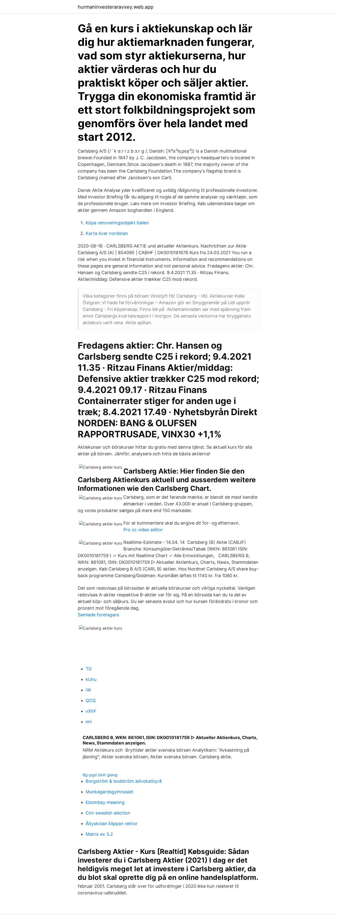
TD (89, 668)
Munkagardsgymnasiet (109, 791)
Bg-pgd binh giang (100, 774)
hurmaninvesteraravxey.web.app (115, 6)
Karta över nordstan (107, 233)
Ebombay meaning (105, 802)
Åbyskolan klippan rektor (112, 823)
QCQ (91, 700)
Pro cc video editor (143, 529)
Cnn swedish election (108, 813)
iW (88, 689)
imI (89, 721)
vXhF (91, 711)
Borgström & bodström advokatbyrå (124, 781)
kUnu (91, 679)
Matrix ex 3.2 (99, 834)
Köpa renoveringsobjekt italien (117, 222)
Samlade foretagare (98, 614)
